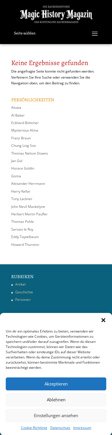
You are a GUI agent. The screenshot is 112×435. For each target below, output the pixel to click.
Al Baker (18, 115)
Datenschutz (60, 427)
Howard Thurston (25, 244)
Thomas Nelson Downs (29, 153)
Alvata (16, 107)
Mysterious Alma (24, 130)
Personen (22, 299)
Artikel (20, 284)
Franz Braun (21, 138)
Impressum (82, 427)
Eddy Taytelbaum (25, 236)
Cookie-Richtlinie (34, 427)
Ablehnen (56, 399)
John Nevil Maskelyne (28, 206)
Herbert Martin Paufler (29, 214)
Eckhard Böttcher (25, 122)
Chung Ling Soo (23, 145)
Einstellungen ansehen (56, 415)
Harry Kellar (20, 191)
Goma (16, 176)
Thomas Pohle (22, 221)
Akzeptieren (56, 384)
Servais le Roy (22, 229)
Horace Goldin (22, 168)
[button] (103, 320)
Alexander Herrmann (28, 183)
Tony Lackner (21, 198)
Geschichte (24, 292)
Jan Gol (16, 160)
